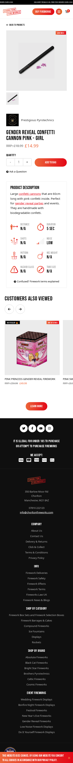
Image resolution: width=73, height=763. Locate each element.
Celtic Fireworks (36, 679)
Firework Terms (36, 589)
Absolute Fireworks (37, 657)
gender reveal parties (29, 203)
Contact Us (36, 536)
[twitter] (24, 428)
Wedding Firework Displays (36, 699)
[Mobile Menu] (59, 12)
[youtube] (41, 428)
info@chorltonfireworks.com (36, 512)
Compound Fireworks (36, 626)
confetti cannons (30, 194)
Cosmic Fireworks (36, 684)
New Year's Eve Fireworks (36, 716)
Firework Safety (37, 578)
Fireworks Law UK (36, 594)
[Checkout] (66, 11)
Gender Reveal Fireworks (36, 721)
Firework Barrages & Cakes (36, 620)
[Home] (12, 12)
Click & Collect (36, 547)
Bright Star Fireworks (36, 668)
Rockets (36, 642)
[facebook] (32, 428)
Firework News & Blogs (36, 600)
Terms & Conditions (36, 552)
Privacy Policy (48, 760)
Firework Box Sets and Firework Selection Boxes (36, 615)
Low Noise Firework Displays (36, 726)
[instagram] (49, 428)
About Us (36, 530)
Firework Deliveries (36, 573)
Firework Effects (36, 583)
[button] (9, 309)
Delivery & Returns (36, 541)
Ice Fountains (36, 631)
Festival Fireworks (36, 710)
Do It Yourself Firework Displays (36, 732)
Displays (36, 637)
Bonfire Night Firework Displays (36, 705)
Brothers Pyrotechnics (36, 673)
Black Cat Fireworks (36, 662)
